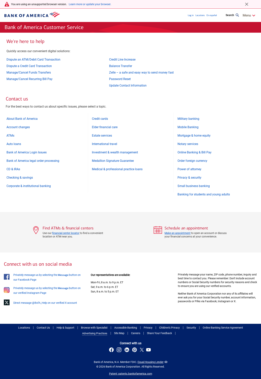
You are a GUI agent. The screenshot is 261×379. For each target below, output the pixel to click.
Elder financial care (105, 127)
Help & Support (65, 327)
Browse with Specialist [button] (94, 327)
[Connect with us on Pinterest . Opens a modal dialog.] (135, 350)
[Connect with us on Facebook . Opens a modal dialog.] (112, 350)
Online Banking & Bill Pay (195, 152)
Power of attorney (189, 169)
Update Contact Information (128, 85)
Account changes (18, 127)
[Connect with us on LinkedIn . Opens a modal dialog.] (127, 350)
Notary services (188, 144)
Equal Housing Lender (151, 362)
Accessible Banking (125, 327)
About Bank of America (22, 119)
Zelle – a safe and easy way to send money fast (141, 72)
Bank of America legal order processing (32, 161)
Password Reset (120, 79)
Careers (135, 333)
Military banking (188, 119)
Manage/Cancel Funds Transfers (28, 72)
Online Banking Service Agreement (223, 327)
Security (191, 327)
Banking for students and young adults (204, 194)
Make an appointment (177, 233)
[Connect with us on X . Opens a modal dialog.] (141, 350)
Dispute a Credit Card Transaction (29, 66)
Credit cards (100, 119)
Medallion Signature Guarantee (113, 161)
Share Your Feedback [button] (159, 333)
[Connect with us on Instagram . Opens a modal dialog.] (119, 350)
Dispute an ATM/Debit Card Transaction (33, 59)
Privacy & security (189, 177)
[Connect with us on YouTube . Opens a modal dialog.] (149, 350)
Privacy (148, 327)
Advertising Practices (94, 333)
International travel (104, 144)
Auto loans (13, 144)
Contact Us (43, 327)
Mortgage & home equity (194, 135)
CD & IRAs (13, 169)
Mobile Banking (188, 127)
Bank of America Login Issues (26, 152)
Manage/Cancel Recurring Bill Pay (29, 79)
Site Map (119, 333)
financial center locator (65, 233)
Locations (200, 15)
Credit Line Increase (122, 59)
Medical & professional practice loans (117, 169)
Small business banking (194, 186)
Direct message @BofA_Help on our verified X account (45, 302)
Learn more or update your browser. (90, 4)
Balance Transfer (120, 66)
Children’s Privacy (169, 327)
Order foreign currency (192, 161)
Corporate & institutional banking (28, 186)
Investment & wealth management (115, 152)
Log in (191, 15)
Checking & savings (19, 177)
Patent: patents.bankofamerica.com (130, 373)
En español (212, 15)
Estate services (102, 135)
